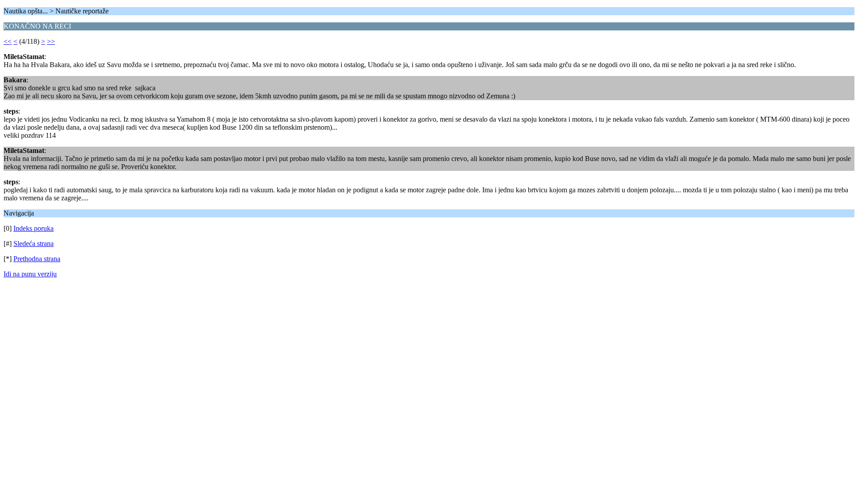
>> (51, 41)
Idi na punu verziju (30, 274)
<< (8, 41)
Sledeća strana (33, 243)
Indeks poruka (33, 228)
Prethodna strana (36, 259)
